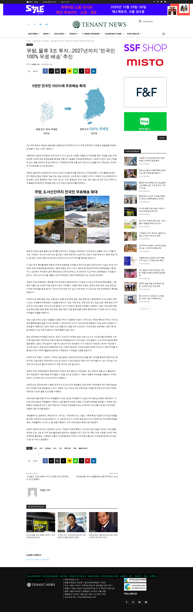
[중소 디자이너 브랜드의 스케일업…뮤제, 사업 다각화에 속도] (130, 299)
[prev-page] (28, 544)
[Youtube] (165, 1)
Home (28, 41)
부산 (54, 448)
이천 (60, 448)
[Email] (51, 71)
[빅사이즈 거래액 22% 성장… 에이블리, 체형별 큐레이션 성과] (130, 224)
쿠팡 (74, 448)
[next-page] (32, 544)
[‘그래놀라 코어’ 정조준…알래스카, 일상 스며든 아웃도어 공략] (130, 236)
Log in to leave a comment (37, 559)
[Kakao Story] (69, 71)
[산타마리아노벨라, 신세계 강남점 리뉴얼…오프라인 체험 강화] (130, 248)
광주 (35, 448)
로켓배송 (48, 448)
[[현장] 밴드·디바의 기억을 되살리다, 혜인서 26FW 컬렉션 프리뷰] (130, 199)
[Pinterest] (87, 71)
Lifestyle (46, 41)
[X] (81, 71)
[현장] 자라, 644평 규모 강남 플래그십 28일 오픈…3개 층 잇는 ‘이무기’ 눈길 (152, 185)
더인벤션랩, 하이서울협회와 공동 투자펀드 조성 (97, 476)
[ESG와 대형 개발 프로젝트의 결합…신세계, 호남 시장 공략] (130, 286)
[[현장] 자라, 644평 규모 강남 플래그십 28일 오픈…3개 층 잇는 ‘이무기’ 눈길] (130, 185)
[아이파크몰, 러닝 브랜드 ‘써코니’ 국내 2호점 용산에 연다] (40, 522)
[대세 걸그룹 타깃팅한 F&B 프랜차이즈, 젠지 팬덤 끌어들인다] (130, 173)
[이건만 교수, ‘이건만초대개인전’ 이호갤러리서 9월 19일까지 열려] (72, 522)
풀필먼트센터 (83, 448)
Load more (144, 309)
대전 (41, 448)
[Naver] (161, 1)
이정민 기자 (36, 64)
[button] (163, 34)
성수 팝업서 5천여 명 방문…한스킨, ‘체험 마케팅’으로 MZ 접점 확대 (152, 272)
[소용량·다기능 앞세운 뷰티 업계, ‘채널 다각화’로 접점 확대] (130, 161)
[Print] (57, 71)
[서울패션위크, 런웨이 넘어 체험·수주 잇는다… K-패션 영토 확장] (130, 261)
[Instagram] (157, 1)
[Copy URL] (63, 71)
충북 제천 (67, 448)
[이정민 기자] (28, 64)
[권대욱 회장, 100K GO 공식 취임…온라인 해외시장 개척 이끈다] (103, 522)
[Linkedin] (93, 71)
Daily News (37, 41)
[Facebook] (154, 1)
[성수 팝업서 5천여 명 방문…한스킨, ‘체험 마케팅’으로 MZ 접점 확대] (130, 273)
